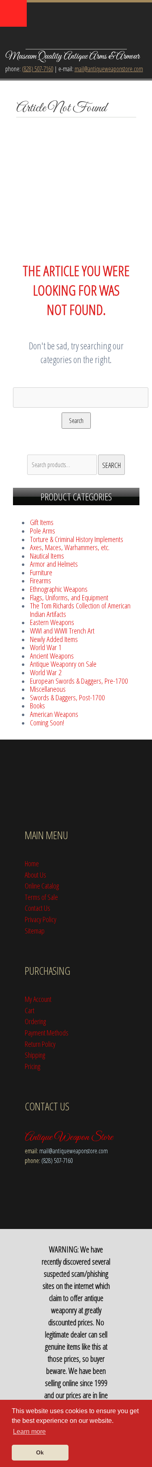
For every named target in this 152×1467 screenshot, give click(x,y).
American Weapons (54, 713)
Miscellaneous (48, 688)
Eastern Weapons (52, 622)
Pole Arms (42, 530)
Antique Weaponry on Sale (63, 663)
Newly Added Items (54, 639)
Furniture (41, 572)
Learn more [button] (29, 1431)
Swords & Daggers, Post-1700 (67, 697)
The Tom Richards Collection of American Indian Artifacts (80, 609)
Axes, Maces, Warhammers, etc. (69, 547)
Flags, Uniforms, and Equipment (69, 597)
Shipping (35, 1055)
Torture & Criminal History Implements (76, 539)
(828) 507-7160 (37, 68)
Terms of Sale (41, 897)
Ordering (35, 1021)
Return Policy (40, 1044)
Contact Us (37, 908)
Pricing (32, 1066)
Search (76, 420)
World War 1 (46, 647)
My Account (38, 999)
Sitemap (35, 930)
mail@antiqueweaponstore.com (109, 68)
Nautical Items (47, 555)
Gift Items (42, 522)
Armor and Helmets (54, 563)
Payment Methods (47, 1032)
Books (37, 705)
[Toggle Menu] (13, 13)
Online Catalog (42, 885)
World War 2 (46, 672)
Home (32, 863)
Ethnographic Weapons (59, 588)
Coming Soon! (47, 722)
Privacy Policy (40, 919)
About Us (35, 875)
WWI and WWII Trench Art (62, 630)
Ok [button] (40, 1452)
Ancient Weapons (52, 655)
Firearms (40, 580)
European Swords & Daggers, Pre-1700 (79, 680)
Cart (29, 1010)
